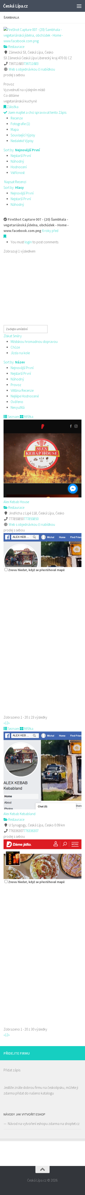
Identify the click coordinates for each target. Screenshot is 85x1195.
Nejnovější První (22, 193)
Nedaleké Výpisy (22, 141)
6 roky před (50, 230)
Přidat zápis (12, 1070)
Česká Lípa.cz (15, 6)
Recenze (17, 118)
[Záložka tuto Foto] (5, 236)
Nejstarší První (21, 155)
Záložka (12, 107)
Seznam (13, 416)
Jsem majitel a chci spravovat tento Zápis (36, 112)
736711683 (31, 63)
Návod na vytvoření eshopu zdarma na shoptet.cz (44, 1123)
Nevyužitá (18, 407)
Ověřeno (17, 402)
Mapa (15, 129)
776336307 (31, 831)
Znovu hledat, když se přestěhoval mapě (36, 570)
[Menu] (79, 6)
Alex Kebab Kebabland (19, 814)
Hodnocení (19, 167)
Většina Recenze (22, 390)
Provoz (16, 385)
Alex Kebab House (16, 502)
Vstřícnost (18, 172)
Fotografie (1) (20, 124)
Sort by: (22, 150)
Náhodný (17, 161)
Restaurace (16, 46)
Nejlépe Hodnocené (25, 396)
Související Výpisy (23, 135)
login (28, 242)
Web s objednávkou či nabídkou (32, 69)
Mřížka (28, 416)
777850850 (31, 519)
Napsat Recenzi (15, 182)
